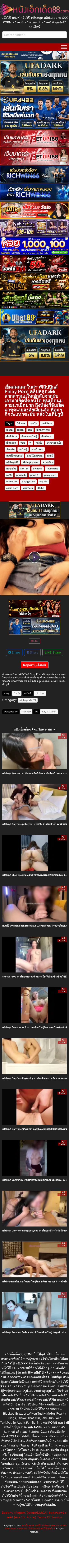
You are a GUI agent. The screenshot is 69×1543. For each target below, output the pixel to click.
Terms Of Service (49, 1517)
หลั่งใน (39, 442)
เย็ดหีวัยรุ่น (11, 436)
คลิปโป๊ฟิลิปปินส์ (14, 455)
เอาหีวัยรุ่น (47, 423)
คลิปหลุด (23, 700)
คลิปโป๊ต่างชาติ (35, 455)
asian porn (12, 488)
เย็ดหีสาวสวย (43, 429)
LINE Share (53, 652)
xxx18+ (24, 468)
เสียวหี (20, 429)
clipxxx (43, 481)
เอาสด (9, 429)
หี (30, 442)
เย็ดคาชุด (11, 442)
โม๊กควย (21, 423)
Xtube (40, 488)
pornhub (21, 475)
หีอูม (23, 442)
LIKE (35, 640)
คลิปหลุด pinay (30, 462)
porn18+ (35, 475)
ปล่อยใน (10, 449)
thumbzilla (52, 468)
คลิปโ (50, 455)
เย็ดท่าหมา (46, 436)
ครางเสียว (48, 462)
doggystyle (28, 481)
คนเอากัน (11, 468)
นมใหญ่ (23, 449)
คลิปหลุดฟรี (12, 462)
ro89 (9, 475)
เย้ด (30, 429)
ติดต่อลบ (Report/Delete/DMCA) (25, 1513)
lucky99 (26, 711)
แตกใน (33, 423)
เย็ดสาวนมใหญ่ (29, 436)
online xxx (11, 481)
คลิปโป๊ (32, 700)
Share (15, 652)
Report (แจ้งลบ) (34, 665)
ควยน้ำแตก (37, 449)
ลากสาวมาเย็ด (54, 442)
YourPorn (28, 488)
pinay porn (50, 475)
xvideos (37, 468)
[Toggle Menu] (64, 47)
